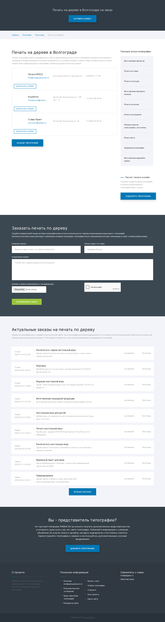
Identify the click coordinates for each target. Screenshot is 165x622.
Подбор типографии (96, 586)
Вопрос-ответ (94, 581)
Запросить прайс (25, 86)
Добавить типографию (82, 548)
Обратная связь (127, 579)
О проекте (92, 590)
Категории (26, 35)
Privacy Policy (89, 617)
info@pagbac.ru (127, 575)
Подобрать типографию (138, 196)
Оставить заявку (82, 19)
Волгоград (39, 35)
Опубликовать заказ (26, 302)
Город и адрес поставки (94, 244)
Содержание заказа (20, 257)
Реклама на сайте (71, 603)
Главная (15, 35)
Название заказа (19, 244)
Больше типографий (27, 143)
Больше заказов (82, 492)
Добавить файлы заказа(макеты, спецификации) (33, 284)
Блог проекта (93, 594)
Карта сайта (93, 599)
